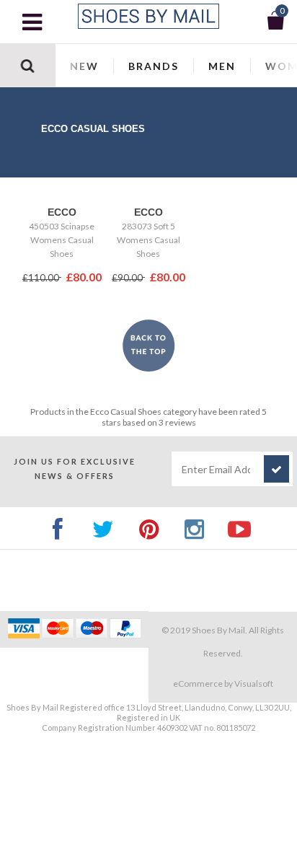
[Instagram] (194, 527)
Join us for (75, 468)
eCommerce (198, 683)
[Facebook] (58, 527)
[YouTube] (239, 527)
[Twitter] (103, 527)
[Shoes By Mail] (148, 16)
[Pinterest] (149, 527)
